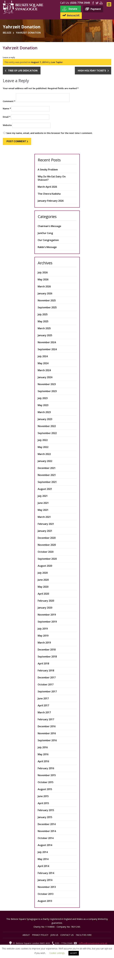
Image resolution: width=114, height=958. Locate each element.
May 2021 (43, 510)
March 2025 (44, 328)
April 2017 (43, 705)
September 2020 (47, 558)
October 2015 (45, 782)
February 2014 (46, 873)
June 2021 (43, 503)
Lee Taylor (57, 62)
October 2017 (45, 684)
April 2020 (43, 593)
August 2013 (45, 901)
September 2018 (47, 656)
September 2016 (47, 740)
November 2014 (47, 831)
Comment (9, 101)
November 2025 (47, 300)
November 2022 (47, 426)
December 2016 (47, 726)
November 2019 (47, 614)
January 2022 (45, 461)
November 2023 (47, 384)
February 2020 (46, 600)
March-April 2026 (47, 186)
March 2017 (44, 712)
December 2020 (47, 537)
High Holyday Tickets (92, 70)
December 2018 (47, 649)
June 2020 (43, 579)
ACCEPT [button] (73, 953)
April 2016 (43, 761)
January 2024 (45, 377)
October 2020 (45, 551)
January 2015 (45, 817)
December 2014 (47, 824)
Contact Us (67, 934)
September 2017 (47, 691)
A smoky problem (48, 169)
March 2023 (44, 412)
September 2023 (47, 391)
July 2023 (43, 398)
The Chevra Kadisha (49, 193)
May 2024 (43, 363)
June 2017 (43, 698)
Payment (96, 9)
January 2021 (45, 530)
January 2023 (45, 419)
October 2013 (45, 894)
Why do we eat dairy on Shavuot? (52, 178)
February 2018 (46, 670)
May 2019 (43, 635)
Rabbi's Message (47, 247)
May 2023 (43, 405)
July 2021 (43, 496)
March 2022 (44, 454)
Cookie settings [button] (57, 952)
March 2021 (44, 517)
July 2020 (43, 572)
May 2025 (43, 321)
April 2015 (43, 803)
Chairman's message (49, 226)
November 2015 (47, 775)
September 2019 (47, 621)
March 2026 (44, 286)
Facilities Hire (84, 934)
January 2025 (45, 335)
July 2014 (43, 852)
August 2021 (45, 489)
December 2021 (47, 468)
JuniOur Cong (45, 233)
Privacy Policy (40, 934)
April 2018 (43, 663)
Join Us (54, 934)
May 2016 (43, 754)
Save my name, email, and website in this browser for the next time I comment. (49, 132)
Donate (73, 8)
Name (7, 108)
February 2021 (46, 524)
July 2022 (43, 440)
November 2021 (47, 475)
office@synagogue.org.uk (93, 943)
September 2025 (47, 307)
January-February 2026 (51, 200)
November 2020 (47, 544)
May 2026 (43, 279)
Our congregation (48, 240)
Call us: (64, 2)
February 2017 (46, 719)
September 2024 (47, 349)
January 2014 (45, 880)
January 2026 (45, 293)
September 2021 (47, 482)
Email (6, 116)
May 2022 (43, 447)
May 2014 (43, 859)
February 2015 (46, 810)
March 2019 (44, 642)
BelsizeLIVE (73, 15)
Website (7, 125)
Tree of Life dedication (23, 70)
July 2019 (43, 628)
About (26, 934)
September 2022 (47, 433)
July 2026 (43, 272)
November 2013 (47, 887)
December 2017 (47, 677)
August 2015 (45, 789)
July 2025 (43, 314)
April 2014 (43, 866)
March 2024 (44, 370)
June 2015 (43, 796)
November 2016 (47, 733)
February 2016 (46, 768)
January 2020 (45, 607)
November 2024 (47, 342)
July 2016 (43, 747)
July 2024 (43, 356)
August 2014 (45, 845)
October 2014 (45, 838)
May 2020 (43, 586)
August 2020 (45, 565)
